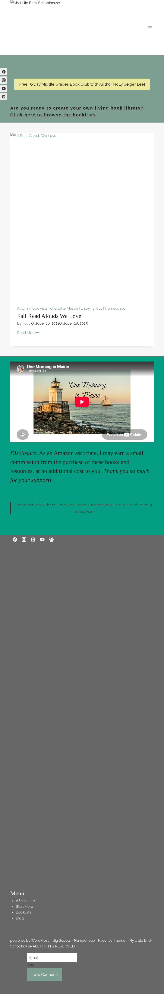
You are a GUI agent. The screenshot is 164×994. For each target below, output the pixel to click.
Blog (20, 918)
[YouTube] (3, 88)
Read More (28, 333)
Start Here (24, 906)
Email (29, 965)
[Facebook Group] (51, 539)
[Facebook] (3, 71)
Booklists (40, 308)
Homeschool (115, 308)
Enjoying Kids (91, 308)
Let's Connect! (44, 974)
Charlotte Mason (64, 308)
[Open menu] (150, 27)
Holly (26, 323)
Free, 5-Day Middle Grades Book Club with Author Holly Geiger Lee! (82, 84)
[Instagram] (3, 80)
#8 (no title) (25, 901)
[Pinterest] (3, 96)
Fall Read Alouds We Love (49, 316)
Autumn (23, 308)
